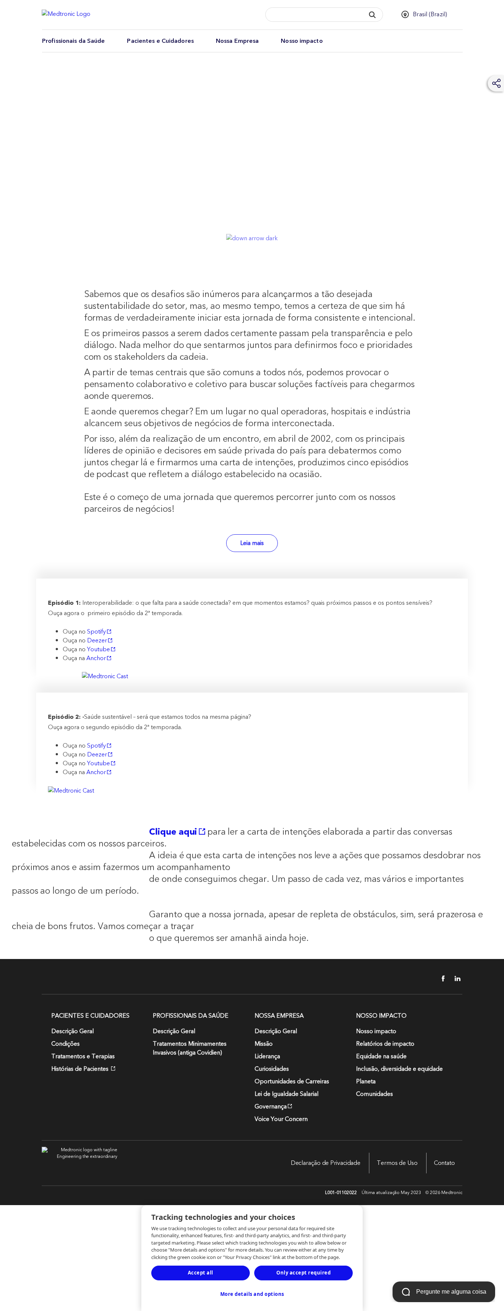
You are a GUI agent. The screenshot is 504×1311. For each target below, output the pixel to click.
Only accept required (303, 1272)
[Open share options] (496, 83)
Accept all (200, 1272)
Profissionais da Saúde (73, 41)
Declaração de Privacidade (326, 1163)
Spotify (96, 632)
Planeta (366, 1081)
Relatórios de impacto (385, 1044)
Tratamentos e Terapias (83, 1056)
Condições (65, 1044)
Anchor (96, 658)
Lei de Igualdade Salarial (286, 1094)
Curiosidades (272, 1069)
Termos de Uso (397, 1163)
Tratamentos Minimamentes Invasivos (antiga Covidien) (190, 1048)
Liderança (267, 1056)
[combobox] (312, 15)
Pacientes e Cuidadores (160, 41)
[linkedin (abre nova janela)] (454, 978)
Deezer (97, 640)
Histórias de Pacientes (80, 1069)
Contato (444, 1163)
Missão (264, 1044)
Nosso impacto (301, 41)
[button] (372, 14)
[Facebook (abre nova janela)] (439, 978)
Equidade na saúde (381, 1056)
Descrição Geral (72, 1031)
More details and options (252, 1294)
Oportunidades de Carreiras (292, 1081)
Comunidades (374, 1094)
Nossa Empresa (237, 41)
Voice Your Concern (281, 1119)
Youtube (98, 649)
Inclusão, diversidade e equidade (399, 1069)
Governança (271, 1106)
